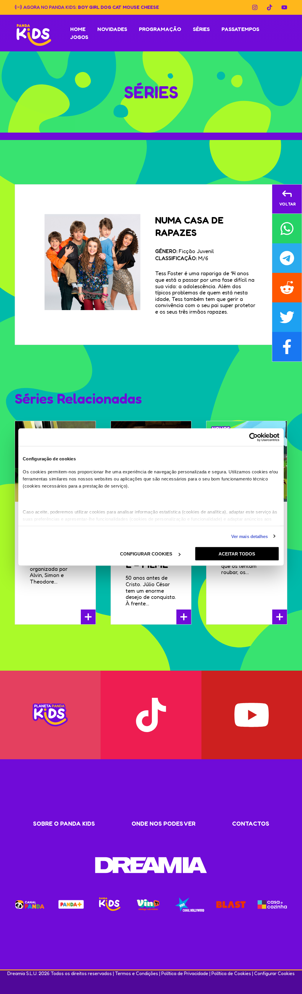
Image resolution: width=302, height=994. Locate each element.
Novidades (112, 29)
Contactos (250, 823)
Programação (160, 29)
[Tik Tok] (270, 7)
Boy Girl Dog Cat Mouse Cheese (118, 7)
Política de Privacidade (184, 973)
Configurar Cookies (274, 973)
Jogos (79, 37)
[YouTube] (284, 7)
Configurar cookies (146, 553)
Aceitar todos (237, 553)
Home (78, 29)
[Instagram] (255, 7)
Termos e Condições (136, 973)
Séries (201, 29)
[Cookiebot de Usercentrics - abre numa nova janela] (253, 437)
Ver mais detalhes (249, 536)
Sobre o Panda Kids (64, 823)
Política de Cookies (231, 973)
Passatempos (240, 29)
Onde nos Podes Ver (164, 823)
